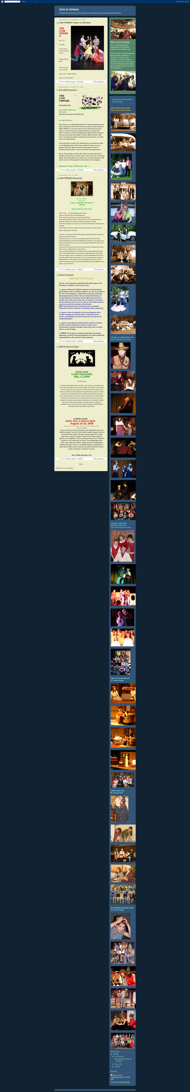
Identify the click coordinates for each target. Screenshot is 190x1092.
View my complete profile (121, 1082)
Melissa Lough (117, 1075)
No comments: (99, 81)
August (117, 1064)
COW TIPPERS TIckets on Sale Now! (75, 23)
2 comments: (100, 269)
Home (81, 464)
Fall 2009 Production (68, 90)
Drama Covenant (66, 275)
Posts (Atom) (69, 468)
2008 (115, 1054)
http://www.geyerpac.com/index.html (71, 114)
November (118, 1056)
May (116, 1066)
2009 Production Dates (69, 347)
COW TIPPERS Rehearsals (70, 178)
